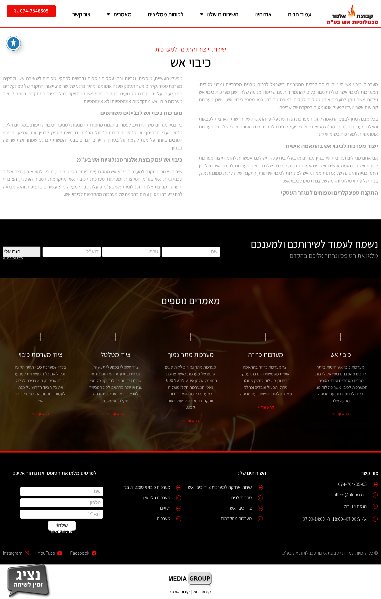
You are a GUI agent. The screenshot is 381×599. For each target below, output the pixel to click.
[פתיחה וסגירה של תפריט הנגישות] (13, 43)
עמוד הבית (299, 14)
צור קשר (81, 14)
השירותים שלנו (222, 14)
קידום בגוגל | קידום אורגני (190, 592)
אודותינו (263, 14)
